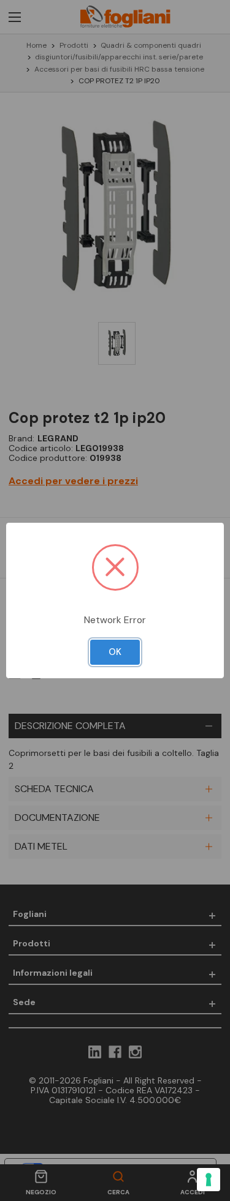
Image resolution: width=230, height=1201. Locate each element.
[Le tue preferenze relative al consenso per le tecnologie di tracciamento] (208, 1179)
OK (115, 652)
